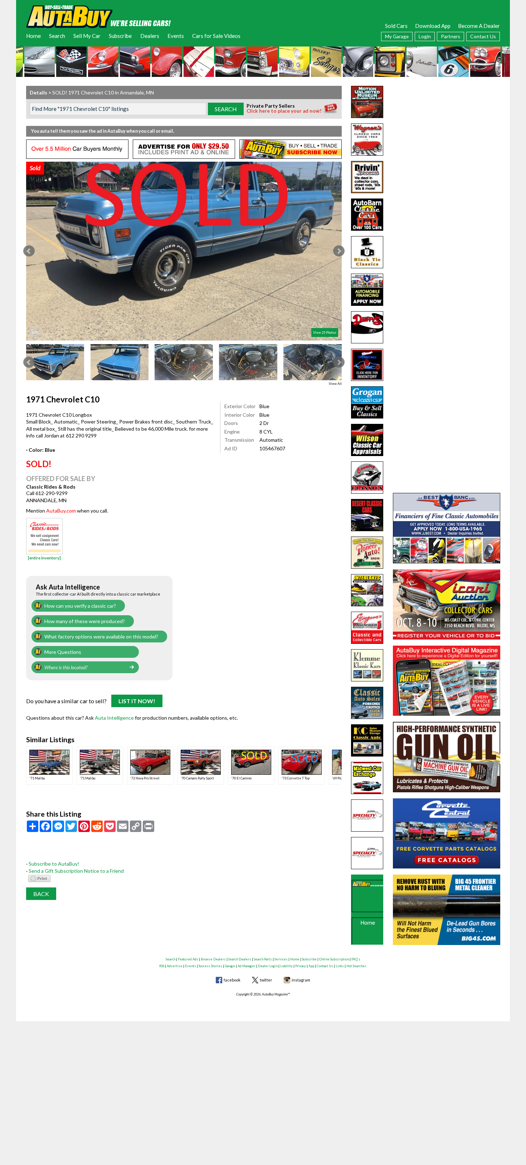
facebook (232, 980)
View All (335, 384)
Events (175, 36)
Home (33, 36)
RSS (161, 966)
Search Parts (263, 959)
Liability (286, 966)
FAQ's (355, 959)
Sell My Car (87, 36)
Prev (29, 251)
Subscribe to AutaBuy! (54, 864)
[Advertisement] (446, 130)
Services (281, 959)
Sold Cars (396, 26)
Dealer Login (268, 966)
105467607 (272, 448)
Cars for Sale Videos (216, 36)
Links (340, 966)
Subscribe (120, 36)
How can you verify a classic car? (80, 606)
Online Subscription (334, 959)
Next (339, 251)
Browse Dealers (213, 959)
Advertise (174, 966)
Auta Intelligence (114, 718)
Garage (230, 966)
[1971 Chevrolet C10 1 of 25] (184, 251)
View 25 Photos (324, 332)
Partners (450, 36)
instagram (301, 980)
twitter (266, 980)
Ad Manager (246, 966)
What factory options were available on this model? (101, 636)
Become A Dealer (479, 26)
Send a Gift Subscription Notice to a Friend (76, 871)
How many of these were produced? (84, 621)
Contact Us (483, 36)
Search (57, 36)
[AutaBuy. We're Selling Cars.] (98, 16)
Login (425, 36)
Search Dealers (239, 959)
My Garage (397, 36)
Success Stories (210, 966)
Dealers (149, 36)
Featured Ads (188, 959)
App (311, 966)
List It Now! (136, 700)
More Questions (62, 652)
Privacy (300, 966)
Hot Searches (356, 966)
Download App (432, 26)
